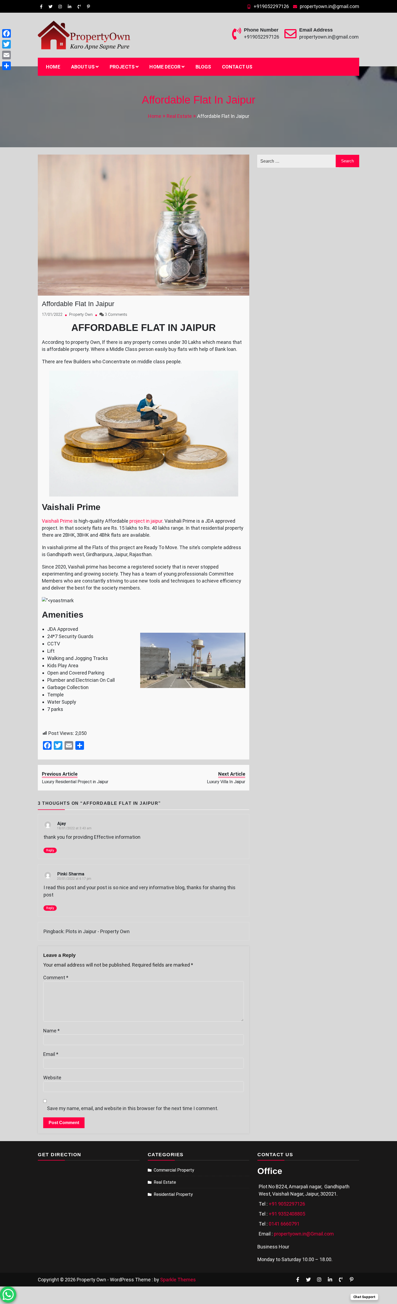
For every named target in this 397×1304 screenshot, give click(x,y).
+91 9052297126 (287, 1204)
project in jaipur (145, 521)
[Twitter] (6, 44)
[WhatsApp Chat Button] (8, 1294)
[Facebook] (6, 33)
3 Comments (116, 314)
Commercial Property (174, 1170)
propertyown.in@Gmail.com (304, 1234)
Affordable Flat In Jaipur (78, 303)
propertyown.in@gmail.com (329, 6)
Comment (55, 977)
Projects (122, 67)
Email (50, 1054)
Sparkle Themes (178, 1279)
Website (52, 1077)
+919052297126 (271, 6)
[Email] (6, 55)
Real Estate (165, 1182)
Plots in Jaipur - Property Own (98, 931)
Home (53, 67)
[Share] (6, 65)
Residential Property (173, 1194)
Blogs (203, 67)
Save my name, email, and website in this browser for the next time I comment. (132, 1108)
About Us (83, 67)
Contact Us (237, 67)
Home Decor (164, 67)
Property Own (81, 314)
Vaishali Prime (57, 521)
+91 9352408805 (287, 1214)
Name (51, 1030)
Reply (50, 850)
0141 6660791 (284, 1224)
